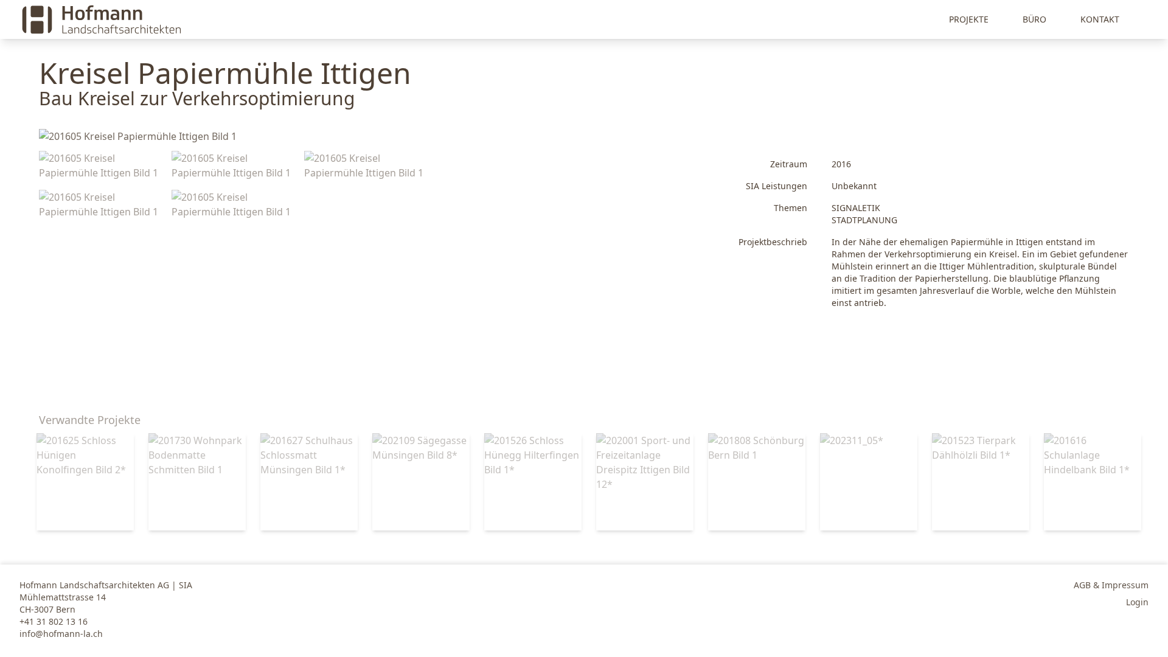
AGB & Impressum (1111, 585)
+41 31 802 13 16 (53, 621)
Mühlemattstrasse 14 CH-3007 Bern (62, 603)
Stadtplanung (864, 220)
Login (1137, 602)
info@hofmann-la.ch (61, 633)
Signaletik (856, 208)
